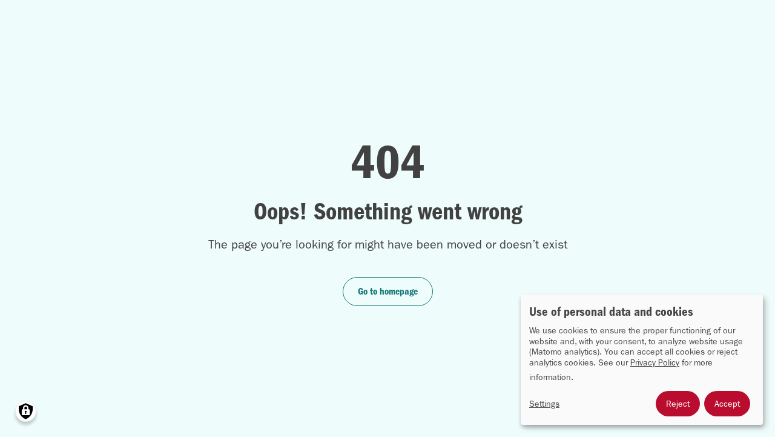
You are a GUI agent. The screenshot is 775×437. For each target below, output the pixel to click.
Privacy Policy (654, 363)
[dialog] (642, 360)
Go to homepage (388, 291)
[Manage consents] (25, 411)
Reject (678, 403)
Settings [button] (544, 404)
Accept (727, 403)
